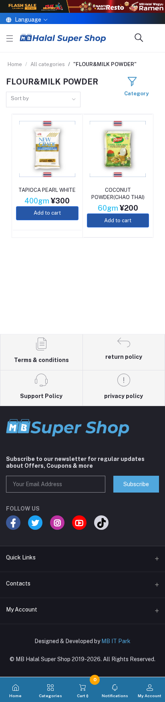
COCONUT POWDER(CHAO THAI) (118, 193)
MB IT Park (116, 641)
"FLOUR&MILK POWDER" (105, 64)
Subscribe (136, 484)
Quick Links (21, 557)
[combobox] (43, 99)
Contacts (18, 583)
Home (15, 64)
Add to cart (47, 213)
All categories (47, 64)
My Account (21, 609)
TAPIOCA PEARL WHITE (47, 190)
